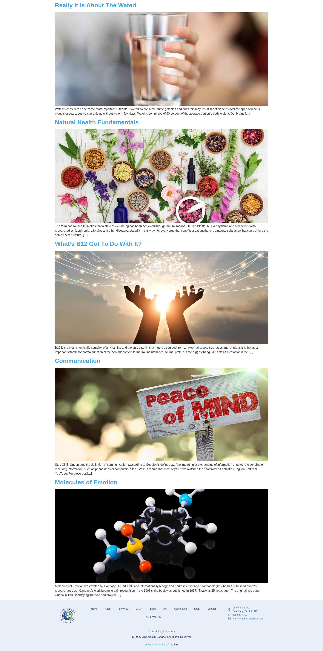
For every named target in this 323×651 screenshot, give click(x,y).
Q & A (139, 608)
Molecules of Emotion (86, 482)
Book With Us (153, 617)
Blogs (153, 608)
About (108, 608)
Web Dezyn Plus (157, 644)
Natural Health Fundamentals (97, 122)
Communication (78, 360)
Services (123, 608)
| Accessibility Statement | (161, 631)
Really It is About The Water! (96, 5)
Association (180, 608)
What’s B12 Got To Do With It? (98, 243)
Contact (211, 608)
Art (165, 608)
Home (94, 608)
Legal (197, 608)
